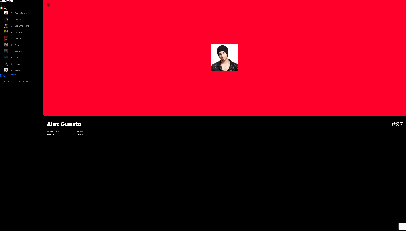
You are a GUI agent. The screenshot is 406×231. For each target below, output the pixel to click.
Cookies (3, 76)
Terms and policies (8, 74)
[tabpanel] (224, 115)
